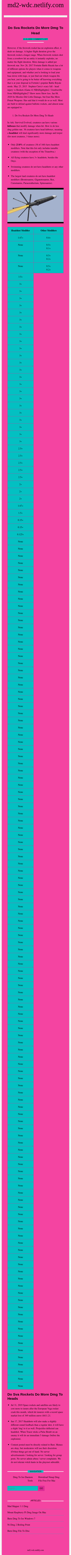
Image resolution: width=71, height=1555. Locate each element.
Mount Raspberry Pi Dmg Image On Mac (26, 1512)
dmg (9, 129)
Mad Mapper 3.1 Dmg (17, 1506)
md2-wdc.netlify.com (35, 5)
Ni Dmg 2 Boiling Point (18, 1524)
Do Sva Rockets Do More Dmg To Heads (34, 115)
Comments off (40, 39)
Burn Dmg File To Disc (18, 1530)
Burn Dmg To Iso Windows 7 (21, 1518)
